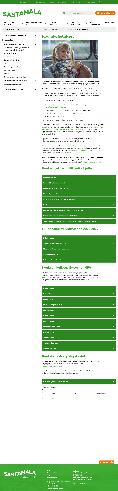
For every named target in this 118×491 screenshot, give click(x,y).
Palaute (51, 2)
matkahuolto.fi (83, 150)
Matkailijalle (110, 22)
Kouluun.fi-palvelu (50, 177)
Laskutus (76, 471)
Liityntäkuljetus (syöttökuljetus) (55, 188)
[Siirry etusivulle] (22, 13)
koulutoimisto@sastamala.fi (92, 162)
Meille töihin (75, 2)
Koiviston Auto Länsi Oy (52, 260)
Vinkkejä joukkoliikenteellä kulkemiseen (59, 194)
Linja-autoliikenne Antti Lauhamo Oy (57, 249)
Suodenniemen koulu (51, 327)
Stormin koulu (48, 321)
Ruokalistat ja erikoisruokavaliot (15, 77)
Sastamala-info (25, 2)
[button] (53, 393)
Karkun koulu (48, 294)
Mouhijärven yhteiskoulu (52, 305)
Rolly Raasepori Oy (50, 238)
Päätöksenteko (40, 2)
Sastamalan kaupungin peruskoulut (15, 44)
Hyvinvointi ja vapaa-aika (34, 23)
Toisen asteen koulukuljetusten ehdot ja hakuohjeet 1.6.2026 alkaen (69, 221)
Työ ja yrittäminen (75, 23)
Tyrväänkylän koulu (50, 343)
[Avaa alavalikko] (35, 35)
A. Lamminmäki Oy (50, 254)
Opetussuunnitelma (10, 70)
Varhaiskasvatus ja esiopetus (14, 35)
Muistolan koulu (49, 310)
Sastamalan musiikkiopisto (13, 89)
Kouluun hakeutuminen (11, 60)
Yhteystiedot (62, 2)
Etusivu (45, 29)
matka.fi (71, 150)
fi (99, 2)
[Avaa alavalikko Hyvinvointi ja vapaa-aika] (46, 23)
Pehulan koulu (48, 316)
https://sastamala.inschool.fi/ (55, 107)
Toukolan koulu (49, 338)
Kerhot (6, 63)
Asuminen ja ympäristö (9, 23)
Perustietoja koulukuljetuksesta (55, 382)
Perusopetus (70, 29)
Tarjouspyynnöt (89, 2)
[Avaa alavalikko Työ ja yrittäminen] (86, 23)
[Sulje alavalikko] (35, 40)
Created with (47, 398)
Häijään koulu (48, 288)
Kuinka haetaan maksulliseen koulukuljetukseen (61, 216)
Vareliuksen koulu (50, 348)
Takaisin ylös (108, 462)
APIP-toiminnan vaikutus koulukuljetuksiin (59, 199)
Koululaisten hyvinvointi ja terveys (15, 80)
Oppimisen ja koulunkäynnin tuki (14, 67)
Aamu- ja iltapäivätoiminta (12, 53)
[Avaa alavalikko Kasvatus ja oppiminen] (68, 23)
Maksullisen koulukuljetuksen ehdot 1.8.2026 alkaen (63, 210)
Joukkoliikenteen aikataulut (54, 183)
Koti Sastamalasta (95, 23)
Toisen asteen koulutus (11, 85)
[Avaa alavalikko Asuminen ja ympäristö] (22, 23)
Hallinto (6, 74)
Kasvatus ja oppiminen (54, 23)
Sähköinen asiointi (104, 13)
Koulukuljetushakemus (52, 205)
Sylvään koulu (48, 332)
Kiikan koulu (48, 299)
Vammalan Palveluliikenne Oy (54, 243)
